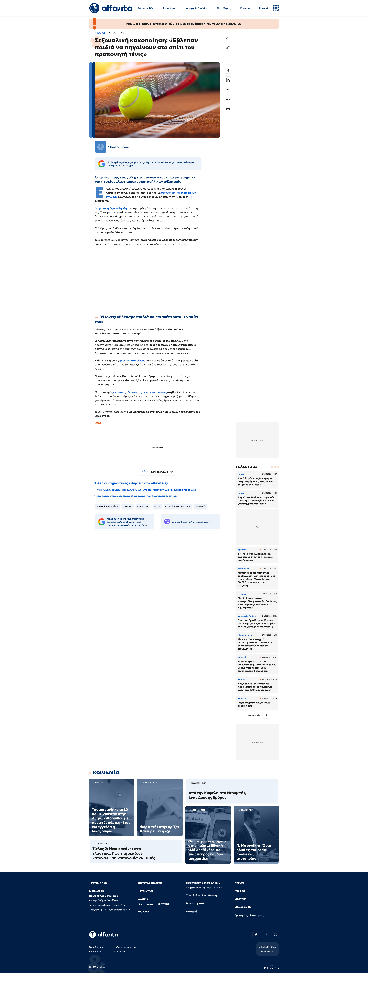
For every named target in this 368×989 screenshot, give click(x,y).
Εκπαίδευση (169, 8)
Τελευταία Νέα (146, 8)
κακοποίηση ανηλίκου (107, 506)
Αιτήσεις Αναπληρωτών (198, 887)
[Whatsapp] (228, 99)
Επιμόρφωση (243, 907)
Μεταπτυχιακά (195, 903)
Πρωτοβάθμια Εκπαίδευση (103, 895)
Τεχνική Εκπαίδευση (100, 904)
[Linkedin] (228, 80)
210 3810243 (266, 951)
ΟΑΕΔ (149, 903)
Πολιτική (191, 911)
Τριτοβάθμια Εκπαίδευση (201, 895)
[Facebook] (228, 60)
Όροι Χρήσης (96, 946)
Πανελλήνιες (224, 8)
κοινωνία (106, 772)
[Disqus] (159, 576)
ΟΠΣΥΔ (218, 887)
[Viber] (228, 89)
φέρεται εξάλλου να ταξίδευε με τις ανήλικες (140, 392)
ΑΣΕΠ (141, 903)
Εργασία (245, 8)
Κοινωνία (264, 8)
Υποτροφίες (95, 909)
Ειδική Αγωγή (120, 904)
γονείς (157, 506)
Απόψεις (240, 890)
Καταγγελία (143, 506)
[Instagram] (265, 934)
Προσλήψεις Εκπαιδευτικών (203, 882)
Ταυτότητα (119, 951)
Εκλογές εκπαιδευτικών (117, 909)
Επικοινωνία (95, 951)
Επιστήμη (240, 898)
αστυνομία (201, 506)
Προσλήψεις (162, 903)
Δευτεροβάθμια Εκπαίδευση (104, 900)
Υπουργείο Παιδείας (197, 8)
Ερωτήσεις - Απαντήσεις (249, 915)
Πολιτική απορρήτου (125, 946)
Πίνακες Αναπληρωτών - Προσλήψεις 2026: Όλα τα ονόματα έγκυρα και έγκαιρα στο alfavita (145, 489)
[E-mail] (228, 109)
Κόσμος (239, 882)
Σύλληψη (127, 506)
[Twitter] (228, 70)
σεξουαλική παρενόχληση (177, 506)
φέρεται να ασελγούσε (133, 360)
